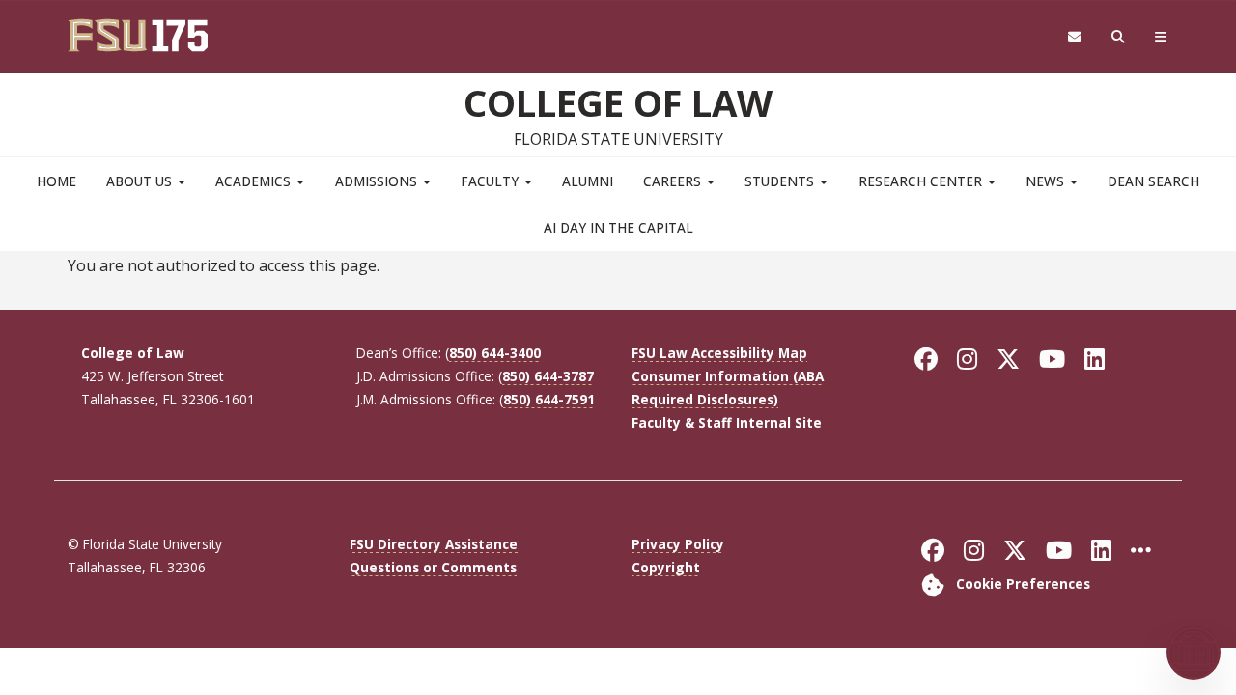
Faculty (491, 181)
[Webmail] (1074, 37)
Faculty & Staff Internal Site (727, 422)
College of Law (618, 102)
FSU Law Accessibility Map (719, 353)
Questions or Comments (433, 567)
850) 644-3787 (548, 376)
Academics (255, 181)
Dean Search (1153, 181)
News (1046, 181)
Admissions (378, 181)
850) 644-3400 (495, 353)
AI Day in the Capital (618, 227)
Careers (674, 181)
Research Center (922, 181)
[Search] (1118, 37)
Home (56, 181)
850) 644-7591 (549, 399)
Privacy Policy (678, 544)
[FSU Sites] (1161, 37)
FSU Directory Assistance (434, 544)
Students (781, 181)
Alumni (587, 181)
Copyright (666, 567)
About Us (141, 181)
